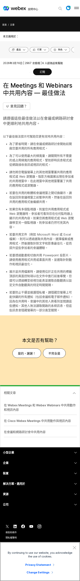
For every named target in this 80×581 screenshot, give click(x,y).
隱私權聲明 (11, 537)
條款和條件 (11, 532)
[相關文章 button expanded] (74, 393)
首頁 (4, 24)
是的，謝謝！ (27, 353)
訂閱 (42, 71)
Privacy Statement (38, 564)
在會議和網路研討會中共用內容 (25, 432)
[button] (68, 8)
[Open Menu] (76, 8)
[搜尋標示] (60, 8)
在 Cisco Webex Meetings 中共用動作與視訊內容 (37, 421)
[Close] (74, 547)
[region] (40, 561)
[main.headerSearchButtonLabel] (60, 7)
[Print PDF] (30, 72)
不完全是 (54, 353)
